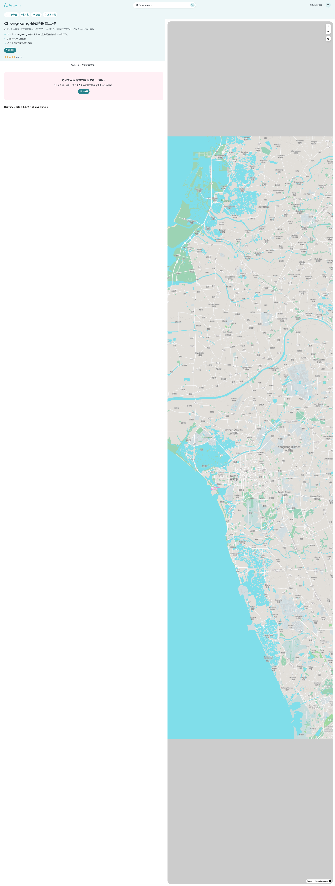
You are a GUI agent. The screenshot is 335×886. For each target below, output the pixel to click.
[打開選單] (328, 5)
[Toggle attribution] (330, 881)
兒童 (26, 14)
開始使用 (84, 91)
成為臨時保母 (315, 5)
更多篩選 (51, 14)
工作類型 (12, 14)
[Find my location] (328, 38)
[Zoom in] (328, 26)
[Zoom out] (328, 31)
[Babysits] (12, 5)
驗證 (37, 14)
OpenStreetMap (322, 881)
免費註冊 (10, 50)
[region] (250, 452)
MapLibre (310, 881)
